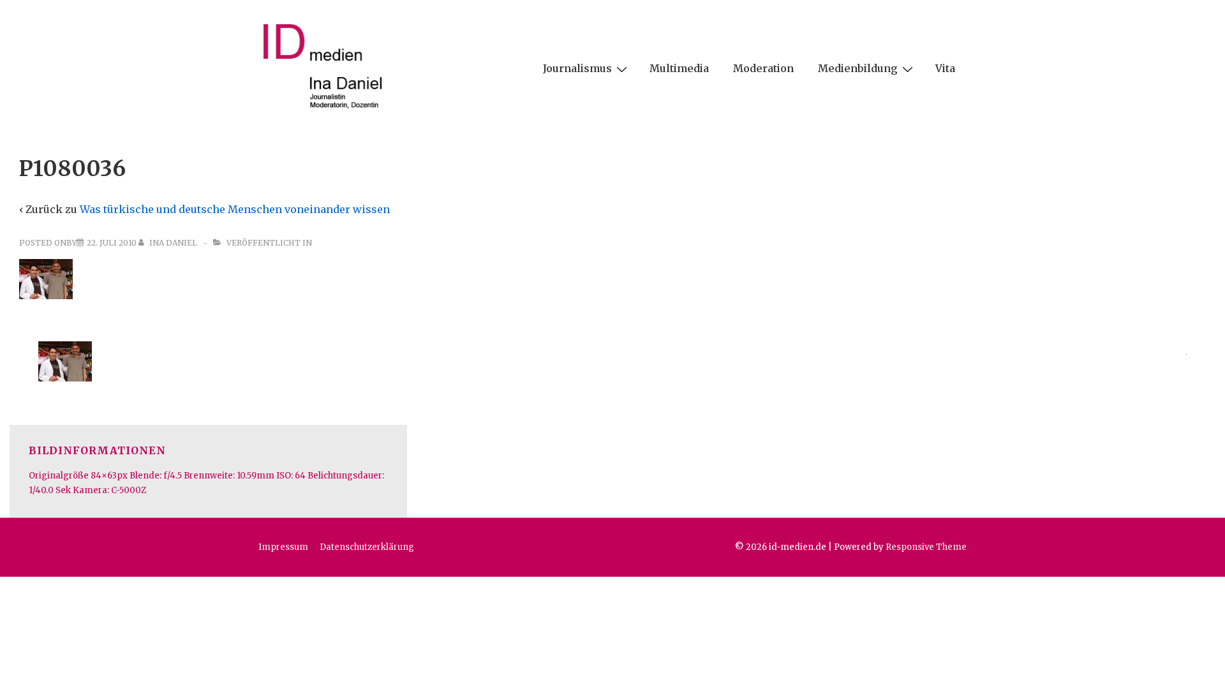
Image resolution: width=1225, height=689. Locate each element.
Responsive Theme (926, 547)
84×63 (104, 475)
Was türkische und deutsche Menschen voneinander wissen (235, 209)
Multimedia (679, 68)
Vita (945, 68)
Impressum (283, 547)
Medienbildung (858, 68)
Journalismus (577, 68)
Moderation (763, 68)
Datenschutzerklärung (367, 547)
